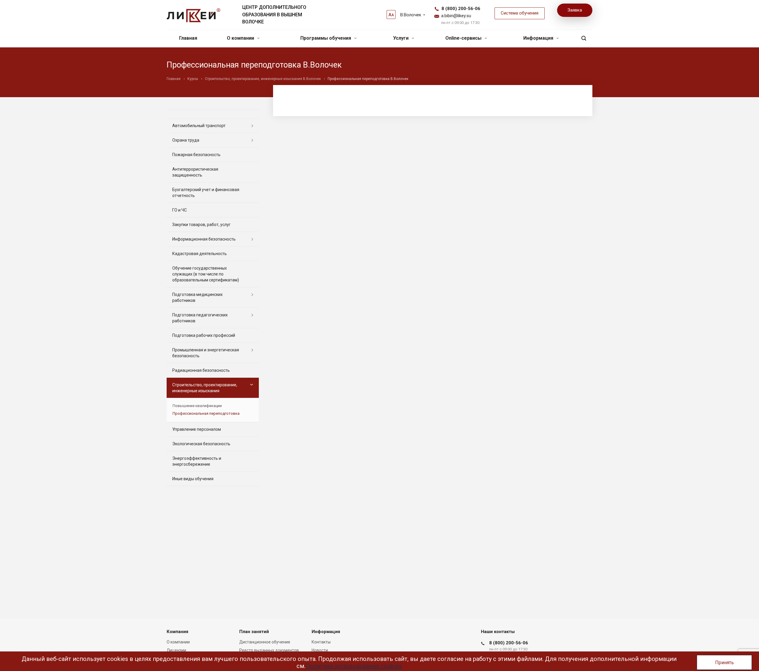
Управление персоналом (196, 429)
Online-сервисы (464, 38)
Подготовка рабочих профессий (203, 335)
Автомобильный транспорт (199, 125)
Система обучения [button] (519, 13)
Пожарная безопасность (196, 154)
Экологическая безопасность (201, 443)
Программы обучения (326, 38)
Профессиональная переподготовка (206, 413)
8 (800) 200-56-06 (460, 8)
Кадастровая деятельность (199, 253)
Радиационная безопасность (201, 370)
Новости (320, 650)
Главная (188, 38)
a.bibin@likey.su (456, 15)
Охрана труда (185, 140)
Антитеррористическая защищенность (195, 172)
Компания (177, 631)
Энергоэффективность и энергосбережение (196, 461)
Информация (538, 38)
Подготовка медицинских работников (197, 297)
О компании (241, 38)
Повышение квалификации (197, 405)
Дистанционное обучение (264, 642)
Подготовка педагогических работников (200, 318)
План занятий (254, 631)
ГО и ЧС (179, 210)
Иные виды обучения (192, 478)
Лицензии (176, 650)
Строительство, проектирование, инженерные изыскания (204, 387)
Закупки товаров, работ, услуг (201, 224)
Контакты (321, 642)
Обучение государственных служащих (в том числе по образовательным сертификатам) (205, 274)
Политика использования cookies (353, 666)
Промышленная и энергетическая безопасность (205, 352)
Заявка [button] (574, 10)
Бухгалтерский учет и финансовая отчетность (205, 192)
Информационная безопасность (204, 239)
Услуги (401, 38)
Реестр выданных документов (269, 650)
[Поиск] (583, 38)
